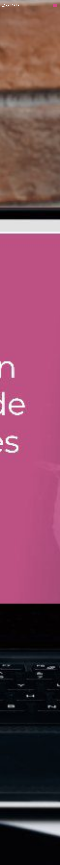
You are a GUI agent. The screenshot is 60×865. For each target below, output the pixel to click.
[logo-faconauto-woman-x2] (10, 5)
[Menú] (55, 5)
